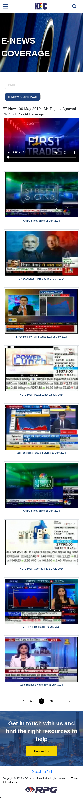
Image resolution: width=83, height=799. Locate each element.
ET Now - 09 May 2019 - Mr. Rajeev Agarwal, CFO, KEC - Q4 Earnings (40, 111)
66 (12, 701)
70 (51, 701)
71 (61, 701)
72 (70, 701)
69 (41, 701)
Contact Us (41, 751)
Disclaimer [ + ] (41, 771)
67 (22, 701)
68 (32, 701)
